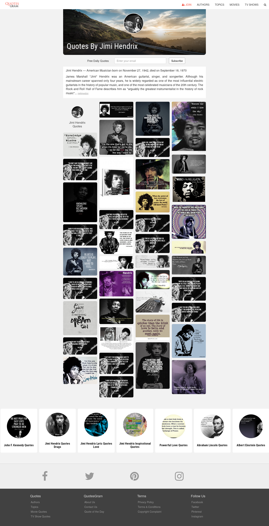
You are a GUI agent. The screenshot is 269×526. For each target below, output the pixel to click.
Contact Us (90, 507)
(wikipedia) (83, 93)
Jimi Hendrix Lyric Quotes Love (96, 445)
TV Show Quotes (40, 516)
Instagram (197, 516)
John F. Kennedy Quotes (18, 445)
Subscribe (177, 61)
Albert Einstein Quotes (250, 445)
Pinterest (196, 511)
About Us (89, 502)
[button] (265, 4)
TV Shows (251, 4)
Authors (203, 4)
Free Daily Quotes (98, 61)
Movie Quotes (39, 511)
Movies (234, 4)
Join (188, 4)
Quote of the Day (94, 511)
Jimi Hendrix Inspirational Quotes (134, 445)
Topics (219, 4)
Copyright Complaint (149, 511)
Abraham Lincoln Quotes (212, 445)
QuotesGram (12, 4)
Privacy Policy (146, 502)
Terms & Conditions (149, 507)
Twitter (195, 507)
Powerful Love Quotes (173, 445)
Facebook (197, 502)
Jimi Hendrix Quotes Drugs (57, 445)
